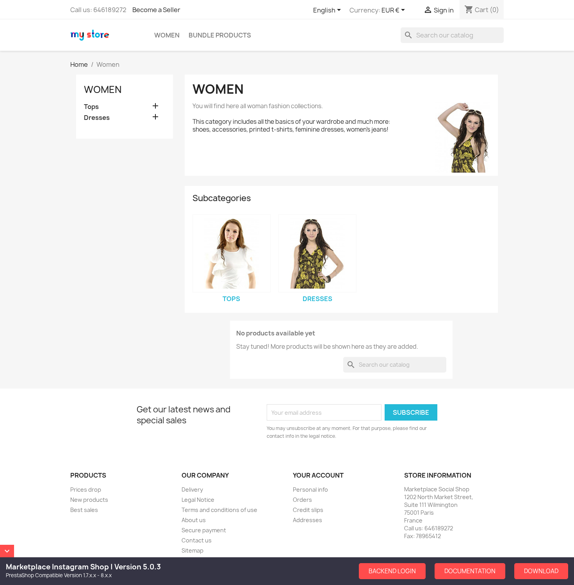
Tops (91, 107)
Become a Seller (156, 9)
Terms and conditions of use (219, 510)
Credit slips (308, 510)
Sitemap (192, 550)
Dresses (97, 118)
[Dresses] (317, 253)
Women (167, 35)
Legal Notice (198, 499)
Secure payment (204, 530)
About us (194, 520)
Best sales (84, 510)
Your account (318, 475)
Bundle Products (220, 35)
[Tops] (232, 253)
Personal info (310, 489)
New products (89, 499)
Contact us (197, 540)
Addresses (307, 520)
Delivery (192, 489)
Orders (302, 499)
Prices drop (85, 489)
